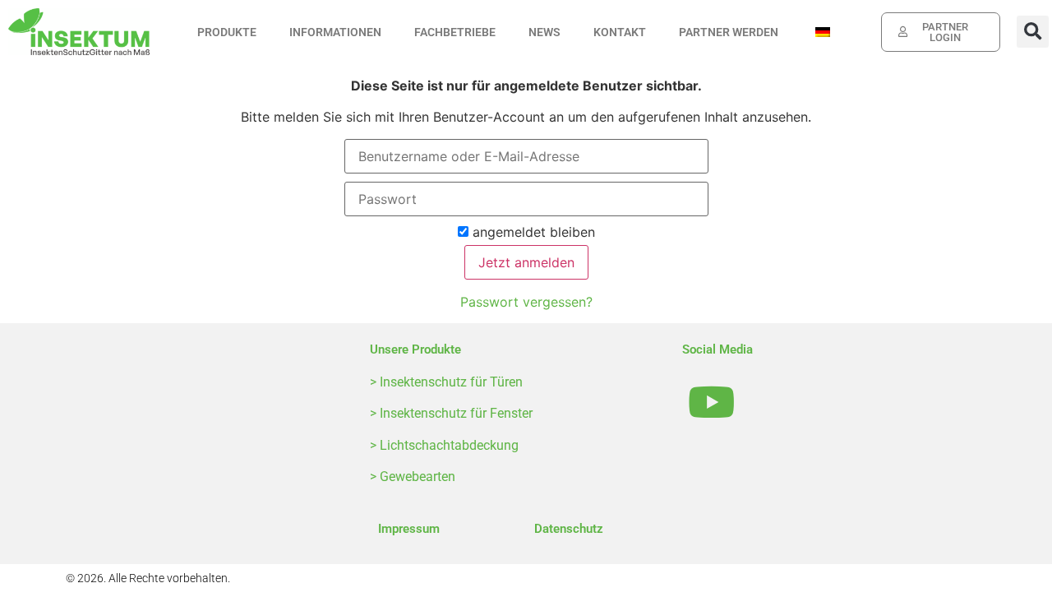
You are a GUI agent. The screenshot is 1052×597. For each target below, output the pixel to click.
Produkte (226, 32)
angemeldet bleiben (531, 232)
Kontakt (619, 32)
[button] (1033, 32)
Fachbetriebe (455, 32)
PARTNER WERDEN (728, 32)
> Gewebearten (412, 476)
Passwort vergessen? (526, 302)
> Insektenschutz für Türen (446, 382)
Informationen (335, 32)
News (544, 32)
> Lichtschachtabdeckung (444, 445)
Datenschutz (568, 528)
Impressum (409, 528)
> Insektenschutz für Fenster (451, 413)
